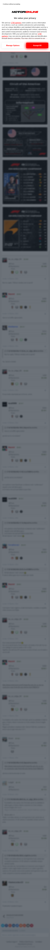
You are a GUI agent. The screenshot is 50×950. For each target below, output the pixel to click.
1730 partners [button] (16, 23)
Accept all (37, 45)
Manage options (13, 45)
